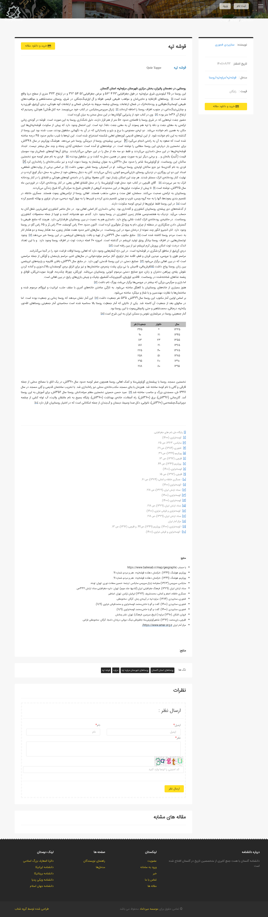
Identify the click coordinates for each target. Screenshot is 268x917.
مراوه (115, 670)
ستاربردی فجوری (224, 44)
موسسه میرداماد (149, 909)
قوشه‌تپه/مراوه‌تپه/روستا (222, 77)
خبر (155, 873)
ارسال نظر (174, 788)
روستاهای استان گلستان (162, 670)
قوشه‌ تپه (223, 20)
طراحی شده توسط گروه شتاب (32, 909)
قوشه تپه (106, 670)
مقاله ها (234, 20)
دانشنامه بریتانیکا (44, 873)
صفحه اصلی (247, 20)
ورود (225, 6)
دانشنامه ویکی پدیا (43, 879)
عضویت (152, 861)
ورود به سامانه (148, 867)
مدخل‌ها (100, 867)
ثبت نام (241, 6)
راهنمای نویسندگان (94, 861)
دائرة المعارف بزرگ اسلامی (38, 861)
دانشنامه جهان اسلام (42, 886)
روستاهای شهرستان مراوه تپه (135, 670)
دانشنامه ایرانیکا (44, 867)
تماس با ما (151, 879)
